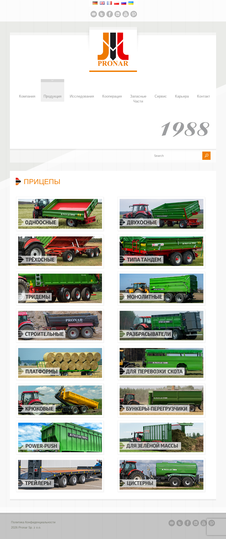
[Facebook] (109, 15)
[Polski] (116, 3)
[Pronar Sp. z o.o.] (113, 65)
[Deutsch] (95, 3)
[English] (102, 3)
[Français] (109, 3)
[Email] (93, 15)
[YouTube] (125, 15)
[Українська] (130, 3)
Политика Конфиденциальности (33, 522)
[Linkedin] (117, 15)
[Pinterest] (133, 15)
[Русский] (123, 3)
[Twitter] (101, 15)
